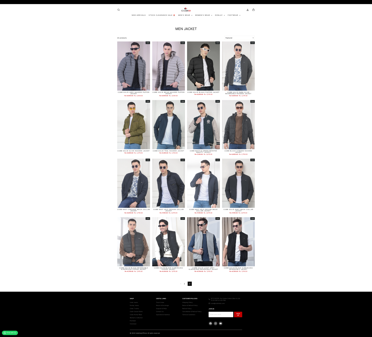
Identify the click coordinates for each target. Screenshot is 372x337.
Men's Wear (184, 15)
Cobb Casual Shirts (136, 311)
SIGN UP (238, 314)
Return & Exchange (162, 305)
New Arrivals (139, 15)
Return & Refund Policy (190, 305)
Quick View (133, 88)
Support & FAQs (161, 308)
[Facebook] (210, 323)
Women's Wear (203, 15)
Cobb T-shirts (134, 308)
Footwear (233, 15)
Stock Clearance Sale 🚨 (162, 15)
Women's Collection (136, 318)
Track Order (160, 302)
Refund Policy (187, 308)
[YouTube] (221, 323)
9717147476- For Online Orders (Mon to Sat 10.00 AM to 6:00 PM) (225, 299)
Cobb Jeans (134, 302)
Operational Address (163, 314)
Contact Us (160, 311)
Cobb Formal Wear (136, 314)
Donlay (219, 15)
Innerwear (133, 324)
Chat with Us (11, 333)
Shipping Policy (187, 302)
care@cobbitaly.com (218, 303)
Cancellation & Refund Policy (192, 311)
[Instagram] (215, 323)
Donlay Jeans (134, 305)
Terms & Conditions (188, 314)
